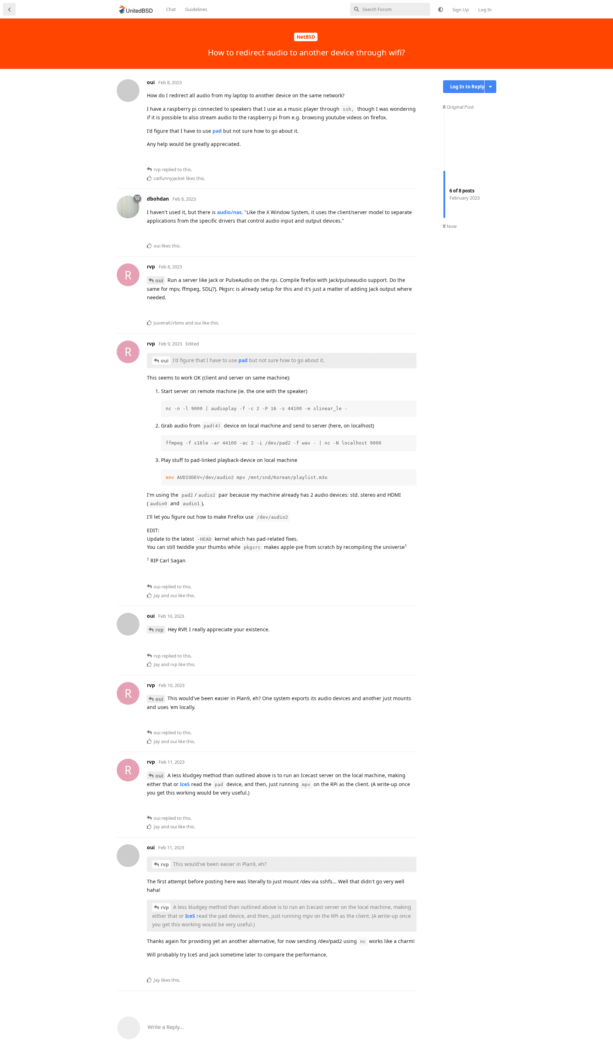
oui (159, 280)
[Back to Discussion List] (9, 9)
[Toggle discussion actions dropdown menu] (490, 86)
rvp (159, 629)
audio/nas (229, 212)
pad (217, 130)
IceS (185, 784)
